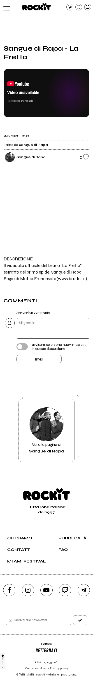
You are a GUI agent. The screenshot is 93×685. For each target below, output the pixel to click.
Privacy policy (59, 668)
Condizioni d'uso (36, 668)
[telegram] (84, 590)
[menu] (5, 7)
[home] (36, 6)
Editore (43, 646)
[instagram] (28, 590)
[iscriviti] (80, 620)
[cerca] (78, 7)
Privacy (3, 662)
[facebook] (9, 590)
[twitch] (65, 590)
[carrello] (69, 7)
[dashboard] (87, 7)
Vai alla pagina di (46, 447)
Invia (39, 359)
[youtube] (46, 590)
